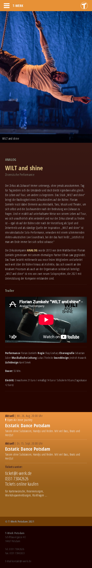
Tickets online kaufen (21, 484)
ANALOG (32, 250)
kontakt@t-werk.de (21, 561)
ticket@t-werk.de (18, 473)
